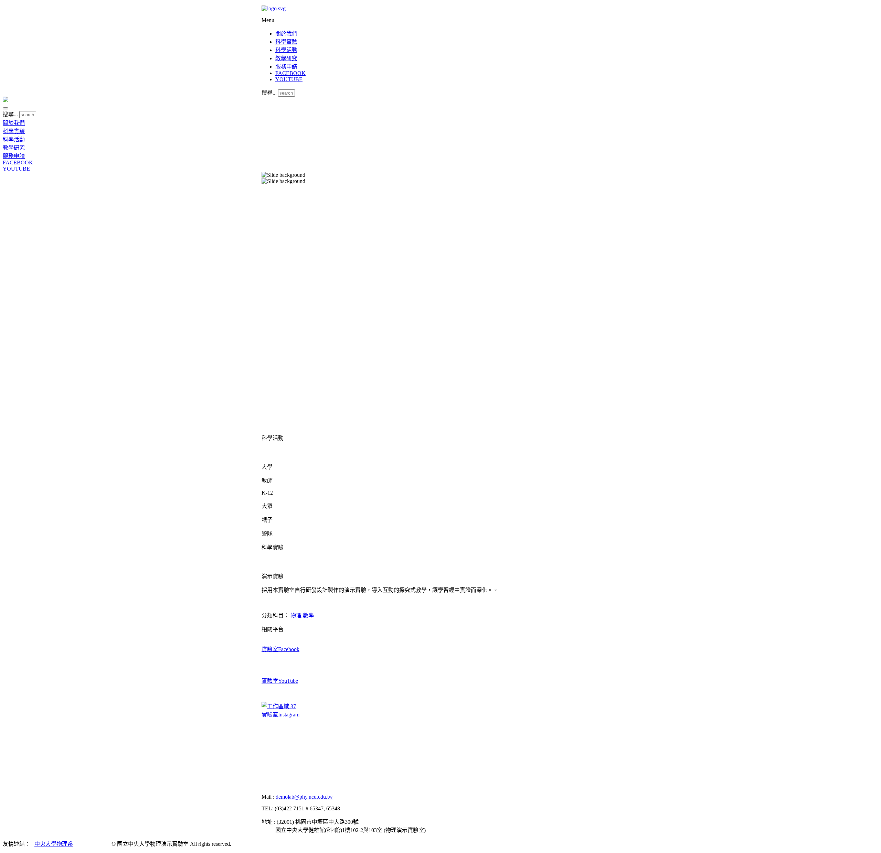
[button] (5, 108)
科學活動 (286, 50)
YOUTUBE (288, 79)
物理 (295, 615)
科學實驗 (286, 42)
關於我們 (286, 33)
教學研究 (286, 58)
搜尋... (269, 93)
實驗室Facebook (280, 649)
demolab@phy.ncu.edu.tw (304, 797)
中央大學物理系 (53, 844)
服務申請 (286, 66)
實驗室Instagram (280, 714)
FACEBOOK (290, 73)
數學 (308, 615)
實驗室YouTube (280, 681)
